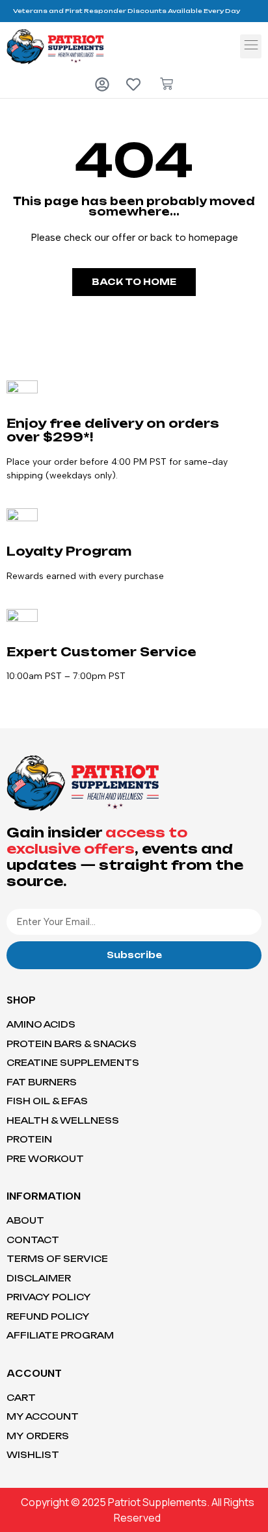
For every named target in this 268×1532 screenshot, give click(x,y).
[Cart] (166, 83)
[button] (250, 46)
